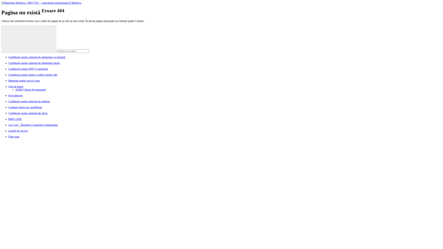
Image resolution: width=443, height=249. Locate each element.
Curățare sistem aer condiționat (25, 107)
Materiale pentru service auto (24, 80)
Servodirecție (15, 95)
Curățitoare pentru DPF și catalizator (28, 68)
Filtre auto (13, 136)
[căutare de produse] (28, 39)
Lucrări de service (18, 130)
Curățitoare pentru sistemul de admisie (29, 101)
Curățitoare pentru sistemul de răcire (28, 113)
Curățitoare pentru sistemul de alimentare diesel (34, 63)
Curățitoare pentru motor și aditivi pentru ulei (32, 74)
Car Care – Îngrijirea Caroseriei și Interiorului (33, 124)
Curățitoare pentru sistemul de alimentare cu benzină (36, 57)
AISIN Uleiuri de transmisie (30, 89)
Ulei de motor (15, 86)
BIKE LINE (15, 119)
